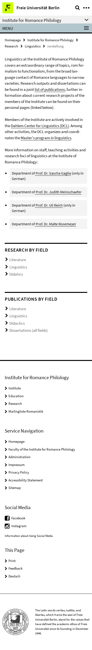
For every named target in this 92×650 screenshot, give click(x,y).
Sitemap (14, 487)
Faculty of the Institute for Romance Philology (41, 449)
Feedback (15, 568)
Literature (17, 259)
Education (16, 396)
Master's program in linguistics (46, 137)
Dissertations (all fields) (28, 330)
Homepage (13, 40)
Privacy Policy (18, 472)
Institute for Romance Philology (50, 40)
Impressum (16, 464)
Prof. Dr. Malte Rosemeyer (55, 223)
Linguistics (33, 46)
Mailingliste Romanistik (25, 411)
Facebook (18, 518)
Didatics (16, 274)
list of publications (50, 89)
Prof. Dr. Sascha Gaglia (53, 173)
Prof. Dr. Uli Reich (49, 205)
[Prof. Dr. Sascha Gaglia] (35, 191)
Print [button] (12, 560)
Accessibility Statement (25, 480)
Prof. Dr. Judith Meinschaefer (59, 191)
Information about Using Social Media (29, 536)
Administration (19, 457)
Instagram (18, 526)
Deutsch (14, 576)
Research (11, 46)
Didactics (17, 323)
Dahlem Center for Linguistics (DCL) (40, 125)
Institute (14, 388)
